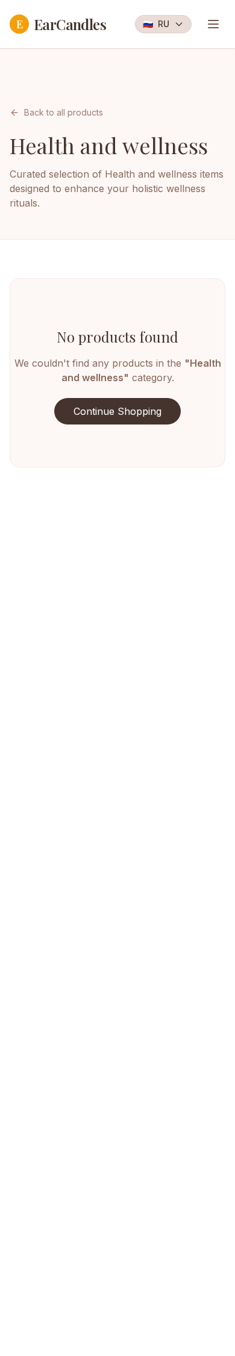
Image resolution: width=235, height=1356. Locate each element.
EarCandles (61, 24)
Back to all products (63, 112)
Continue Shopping (117, 411)
